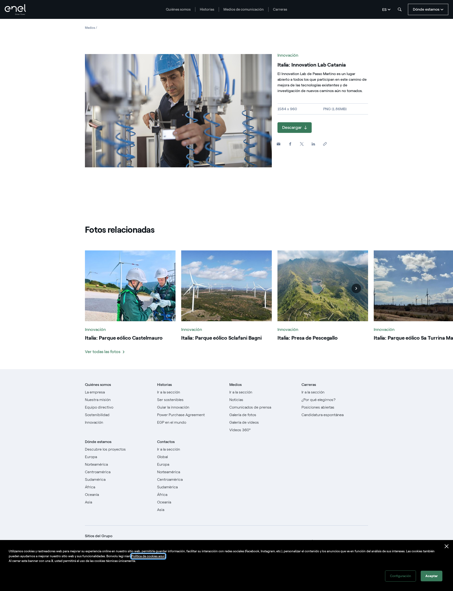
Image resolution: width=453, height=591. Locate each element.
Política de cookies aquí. (148, 556)
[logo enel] (15, 9)
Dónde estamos (98, 441)
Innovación (287, 55)
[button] (278, 144)
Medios (235, 384)
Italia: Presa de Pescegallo (307, 338)
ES (384, 9)
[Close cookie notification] (446, 546)
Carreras (280, 9)
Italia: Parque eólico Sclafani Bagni (221, 338)
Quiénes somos (178, 9)
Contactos (166, 441)
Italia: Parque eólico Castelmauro (124, 338)
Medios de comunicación (243, 9)
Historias (207, 9)
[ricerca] (399, 9)
